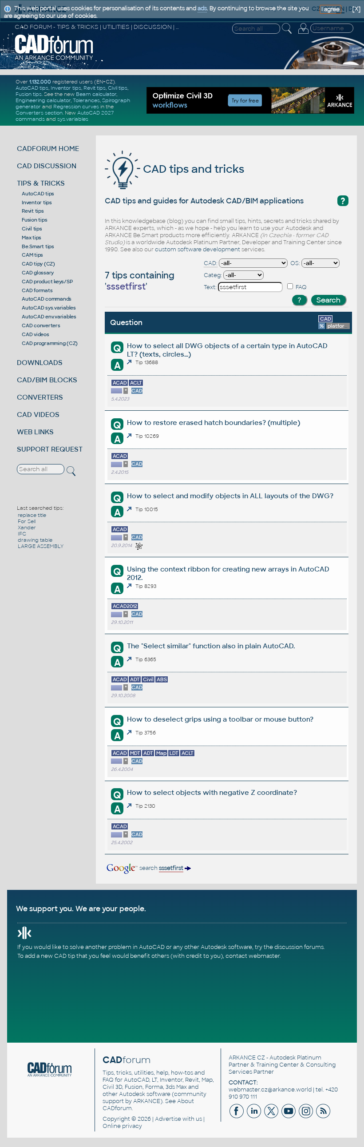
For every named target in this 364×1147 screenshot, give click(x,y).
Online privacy (122, 1126)
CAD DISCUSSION (46, 166)
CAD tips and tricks (192, 169)
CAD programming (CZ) (50, 343)
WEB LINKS (35, 432)
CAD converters (41, 325)
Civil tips (117, 88)
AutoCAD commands (46, 299)
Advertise (168, 1119)
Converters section (39, 113)
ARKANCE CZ (247, 1057)
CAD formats (37, 290)
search (160, 868)
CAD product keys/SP (47, 281)
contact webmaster (253, 956)
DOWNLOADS (40, 362)
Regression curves (76, 106)
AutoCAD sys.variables (49, 308)
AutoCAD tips (32, 88)
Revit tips (94, 88)
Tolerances (86, 100)
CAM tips (32, 255)
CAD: (211, 263)
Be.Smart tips (38, 246)
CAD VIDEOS (38, 414)
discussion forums (299, 947)
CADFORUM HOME (48, 148)
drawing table (35, 540)
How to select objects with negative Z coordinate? (212, 792)
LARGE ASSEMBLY (40, 546)
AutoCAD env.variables (49, 317)
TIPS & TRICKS (41, 183)
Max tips (31, 237)
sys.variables (72, 119)
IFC (22, 534)
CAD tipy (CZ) (38, 264)
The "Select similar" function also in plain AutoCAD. (211, 646)
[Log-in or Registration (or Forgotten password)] (303, 34)
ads (202, 8)
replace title (32, 515)
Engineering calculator (43, 100)
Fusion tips (29, 94)
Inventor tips (66, 88)
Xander (27, 527)
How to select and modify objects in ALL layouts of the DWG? (230, 496)
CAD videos (35, 334)
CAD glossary (38, 273)
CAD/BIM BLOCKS (47, 380)
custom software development (197, 249)
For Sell (27, 521)
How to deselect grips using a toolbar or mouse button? (220, 719)
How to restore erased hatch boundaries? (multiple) (213, 422)
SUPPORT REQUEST (50, 449)
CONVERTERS (40, 397)
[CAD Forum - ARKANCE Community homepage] (54, 59)
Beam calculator (96, 94)
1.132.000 (40, 82)
